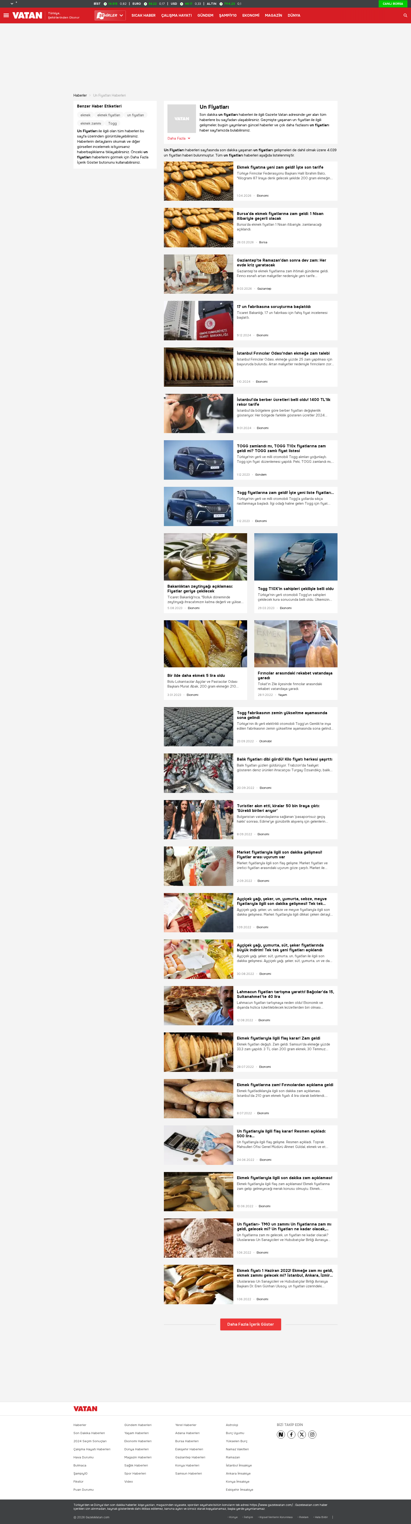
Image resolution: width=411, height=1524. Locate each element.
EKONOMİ (250, 15)
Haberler (80, 95)
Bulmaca (79, 1465)
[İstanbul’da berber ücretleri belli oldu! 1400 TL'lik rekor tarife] (198, 413)
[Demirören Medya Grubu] (327, 1408)
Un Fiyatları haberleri (109, 95)
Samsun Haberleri (188, 1473)
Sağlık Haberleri (136, 1465)
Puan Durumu (83, 1490)
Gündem (261, 475)
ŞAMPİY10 (228, 15)
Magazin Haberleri (138, 1457)
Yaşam (282, 695)
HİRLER (108, 15)
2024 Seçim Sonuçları (90, 1441)
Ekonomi (263, 196)
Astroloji (232, 1425)
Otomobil (265, 741)
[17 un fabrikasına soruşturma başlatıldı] (198, 320)
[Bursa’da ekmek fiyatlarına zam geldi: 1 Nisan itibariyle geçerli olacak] (198, 227)
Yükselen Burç (236, 1441)
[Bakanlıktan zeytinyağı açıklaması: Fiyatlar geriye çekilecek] (205, 556)
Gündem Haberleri (138, 1425)
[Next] (281, 1435)
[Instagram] (312, 1435)
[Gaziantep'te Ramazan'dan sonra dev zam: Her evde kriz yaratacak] (198, 274)
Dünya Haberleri (136, 1449)
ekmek (85, 115)
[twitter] (302, 1435)
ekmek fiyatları (109, 115)
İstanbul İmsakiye (239, 1465)
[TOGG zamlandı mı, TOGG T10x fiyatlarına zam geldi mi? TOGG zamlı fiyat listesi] (198, 459)
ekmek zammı (91, 123)
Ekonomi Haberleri (138, 1441)
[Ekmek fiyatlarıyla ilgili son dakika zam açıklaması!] (198, 1191)
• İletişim (247, 1517)
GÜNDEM (205, 15)
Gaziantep (264, 289)
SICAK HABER (144, 15)
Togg (112, 123)
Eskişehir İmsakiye (239, 1490)
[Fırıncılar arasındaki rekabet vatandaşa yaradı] (296, 643)
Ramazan (233, 1457)
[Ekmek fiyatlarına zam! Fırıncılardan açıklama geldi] (198, 1098)
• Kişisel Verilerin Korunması (275, 1517)
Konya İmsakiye (238, 1482)
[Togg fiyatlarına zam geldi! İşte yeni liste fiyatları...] (198, 506)
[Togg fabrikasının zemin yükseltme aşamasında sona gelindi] (198, 726)
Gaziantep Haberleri (190, 1457)
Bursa (263, 242)
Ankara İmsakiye (238, 1473)
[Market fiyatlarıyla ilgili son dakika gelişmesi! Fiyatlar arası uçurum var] (198, 866)
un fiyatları (135, 115)
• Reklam (303, 1517)
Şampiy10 (80, 1473)
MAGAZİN (273, 15)
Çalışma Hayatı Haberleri (91, 1449)
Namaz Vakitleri (237, 1449)
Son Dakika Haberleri (89, 1433)
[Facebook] (291, 1435)
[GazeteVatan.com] (85, 1408)
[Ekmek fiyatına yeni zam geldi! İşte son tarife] (198, 181)
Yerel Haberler (185, 1425)
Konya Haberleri (187, 1465)
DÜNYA (294, 15)
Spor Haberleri (135, 1473)
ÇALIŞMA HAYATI (176, 15)
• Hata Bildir (320, 1517)
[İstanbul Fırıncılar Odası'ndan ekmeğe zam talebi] (198, 367)
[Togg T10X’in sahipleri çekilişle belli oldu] (296, 558)
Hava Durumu (83, 1457)
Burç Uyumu (235, 1433)
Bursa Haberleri (187, 1441)
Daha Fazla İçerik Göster (250, 1324)
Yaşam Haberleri (136, 1433)
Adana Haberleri (187, 1433)
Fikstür (78, 1482)
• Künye (233, 1517)
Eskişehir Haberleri (189, 1449)
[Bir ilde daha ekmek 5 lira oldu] (205, 645)
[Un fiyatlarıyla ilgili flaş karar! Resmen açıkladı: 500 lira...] (198, 1145)
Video (128, 1482)
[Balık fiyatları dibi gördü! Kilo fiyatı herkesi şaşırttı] (198, 773)
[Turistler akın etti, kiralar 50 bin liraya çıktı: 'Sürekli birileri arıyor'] (198, 819)
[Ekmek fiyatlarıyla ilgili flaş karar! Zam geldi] (198, 1052)
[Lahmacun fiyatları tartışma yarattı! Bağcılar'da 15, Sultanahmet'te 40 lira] (198, 1005)
